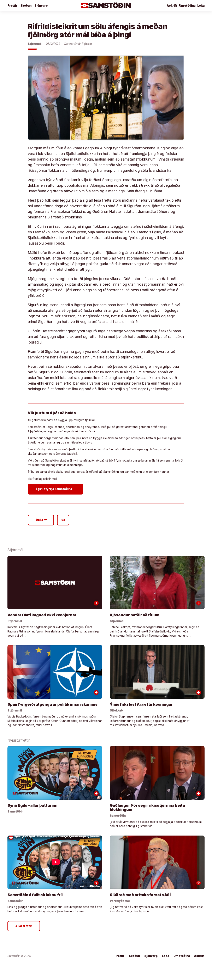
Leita (201, 5)
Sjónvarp (41, 5)
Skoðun (25, 5)
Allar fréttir (24, 926)
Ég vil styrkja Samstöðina (56, 489)
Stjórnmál (35, 43)
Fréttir (12, 5)
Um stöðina (187, 5)
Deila (41, 520)
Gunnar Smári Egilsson (78, 43)
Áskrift (172, 5)
